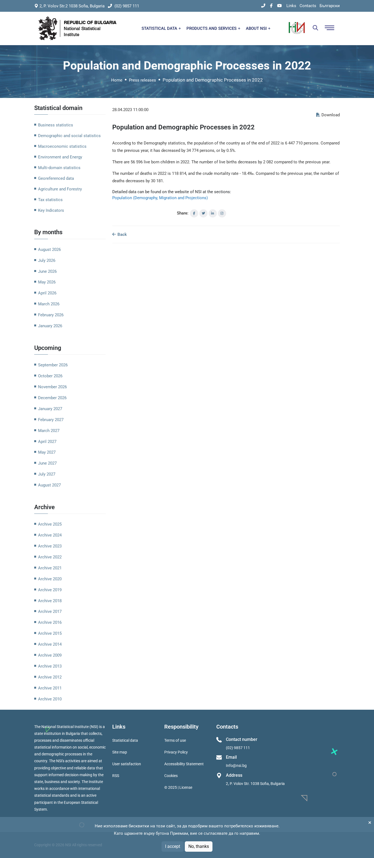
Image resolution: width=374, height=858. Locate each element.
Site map (119, 752)
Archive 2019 (50, 589)
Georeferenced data (56, 178)
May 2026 (47, 282)
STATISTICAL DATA (160, 28)
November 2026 (52, 386)
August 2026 (49, 249)
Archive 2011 (50, 688)
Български (330, 5)
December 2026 (52, 397)
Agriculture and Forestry (60, 189)
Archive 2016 (50, 622)
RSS (115, 775)
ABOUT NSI (257, 28)
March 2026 (48, 304)
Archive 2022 (50, 557)
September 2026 (53, 365)
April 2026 (47, 293)
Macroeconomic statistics (62, 146)
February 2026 (51, 314)
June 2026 (47, 271)
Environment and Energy (60, 157)
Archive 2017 (50, 611)
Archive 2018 (50, 600)
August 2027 (49, 485)
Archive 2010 (50, 699)
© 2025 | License (178, 787)
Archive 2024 (50, 535)
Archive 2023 (50, 546)
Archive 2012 (50, 677)
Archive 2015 (50, 633)
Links (291, 5)
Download (330, 114)
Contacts (308, 5)
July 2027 (46, 474)
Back (121, 234)
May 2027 (47, 452)
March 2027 (48, 430)
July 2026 (46, 260)
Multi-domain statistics (59, 167)
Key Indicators (51, 210)
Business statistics (55, 125)
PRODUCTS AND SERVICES (212, 28)
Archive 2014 (50, 644)
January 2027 (50, 408)
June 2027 (47, 463)
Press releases (142, 80)
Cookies (171, 775)
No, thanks (198, 846)
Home (116, 80)
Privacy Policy (176, 752)
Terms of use (175, 740)
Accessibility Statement (184, 764)
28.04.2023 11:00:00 (130, 109)
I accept (172, 846)
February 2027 (51, 419)
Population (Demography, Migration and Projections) (160, 197)
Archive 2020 (50, 578)
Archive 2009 (50, 655)
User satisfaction (126, 764)
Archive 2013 (50, 666)
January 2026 (50, 325)
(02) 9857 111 (126, 6)
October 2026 (50, 375)
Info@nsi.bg (236, 765)
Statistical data (125, 740)
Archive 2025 (50, 524)
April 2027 (47, 441)
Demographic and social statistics (69, 135)
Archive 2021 (50, 568)
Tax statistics (50, 199)
